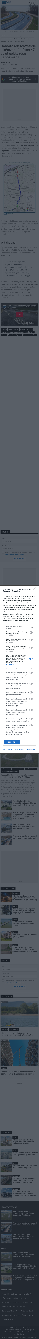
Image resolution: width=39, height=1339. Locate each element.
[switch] (31, 632)
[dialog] (19, 669)
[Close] (35, 590)
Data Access (19, 749)
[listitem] (19, 627)
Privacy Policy (31, 749)
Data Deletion (7, 749)
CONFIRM (12, 742)
